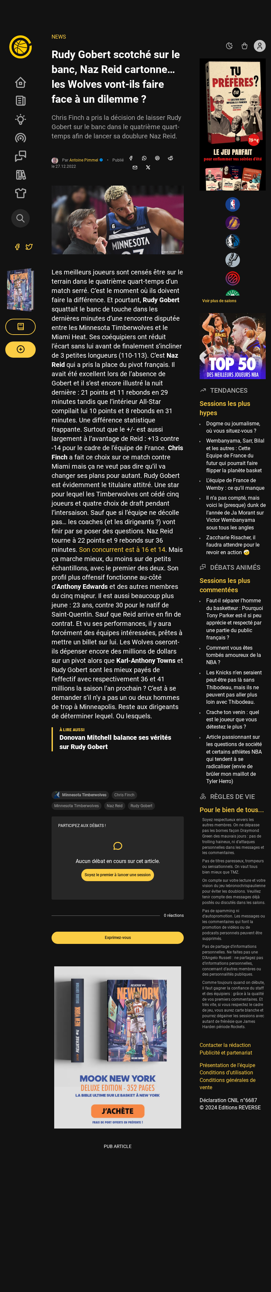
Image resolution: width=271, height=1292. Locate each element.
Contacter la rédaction (225, 1045)
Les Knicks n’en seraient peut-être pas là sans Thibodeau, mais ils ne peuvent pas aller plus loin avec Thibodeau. (234, 687)
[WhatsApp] (144, 158)
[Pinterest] (157, 158)
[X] (148, 167)
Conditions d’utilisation (226, 1072)
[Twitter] (29, 247)
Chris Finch (124, 795)
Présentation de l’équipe (227, 1065)
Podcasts (20, 137)
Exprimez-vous (118, 937)
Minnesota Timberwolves (76, 806)
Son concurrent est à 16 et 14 (122, 550)
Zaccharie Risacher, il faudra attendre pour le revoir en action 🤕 (232, 545)
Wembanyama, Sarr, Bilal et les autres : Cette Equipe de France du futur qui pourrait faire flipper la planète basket (235, 456)
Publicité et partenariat (226, 1053)
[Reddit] (170, 158)
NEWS (59, 37)
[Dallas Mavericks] (233, 241)
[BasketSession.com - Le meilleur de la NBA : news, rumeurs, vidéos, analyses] (20, 46)
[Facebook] (131, 158)
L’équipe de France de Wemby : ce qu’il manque (235, 484)
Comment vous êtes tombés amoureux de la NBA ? (233, 655)
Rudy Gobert (141, 806)
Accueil (20, 82)
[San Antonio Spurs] (233, 260)
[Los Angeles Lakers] (233, 223)
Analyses (20, 119)
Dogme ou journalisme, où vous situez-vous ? (233, 427)
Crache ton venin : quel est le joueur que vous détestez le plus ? (232, 719)
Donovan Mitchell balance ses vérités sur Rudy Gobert (115, 742)
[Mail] (134, 167)
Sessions (20, 156)
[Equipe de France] (233, 278)
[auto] (229, 46)
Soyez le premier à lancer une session (118, 875)
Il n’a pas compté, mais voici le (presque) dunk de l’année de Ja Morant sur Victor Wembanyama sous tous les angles (236, 513)
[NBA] (233, 204)
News (20, 100)
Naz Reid (115, 806)
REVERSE (20, 174)
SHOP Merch (20, 193)
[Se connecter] (260, 46)
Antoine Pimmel (84, 160)
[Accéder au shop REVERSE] (245, 46)
